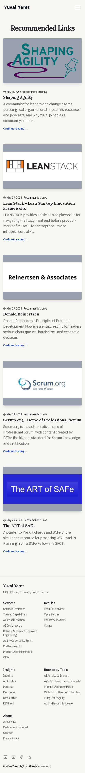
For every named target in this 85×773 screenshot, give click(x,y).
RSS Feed (8, 703)
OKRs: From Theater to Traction (62, 692)
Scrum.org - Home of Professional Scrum (42, 419)
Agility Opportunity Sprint (18, 640)
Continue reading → (15, 128)
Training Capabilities (15, 614)
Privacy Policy (31, 592)
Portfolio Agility (12, 646)
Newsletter (10, 698)
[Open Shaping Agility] (42, 86)
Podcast (8, 687)
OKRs (6, 657)
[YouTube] (13, 757)
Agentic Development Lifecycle (62, 681)
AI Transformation (14, 620)
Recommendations (55, 620)
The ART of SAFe (19, 525)
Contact (8, 733)
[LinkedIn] (5, 757)
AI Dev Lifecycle (12, 625)
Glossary (15, 592)
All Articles (9, 681)
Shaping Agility (18, 97)
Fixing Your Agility (54, 698)
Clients (48, 625)
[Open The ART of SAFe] (42, 512)
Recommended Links (35, 92)
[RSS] (29, 757)
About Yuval (10, 722)
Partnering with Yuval (15, 727)
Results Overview (54, 609)
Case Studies (51, 614)
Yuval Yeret (13, 585)
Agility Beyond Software (58, 703)
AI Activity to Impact (56, 675)
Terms (44, 592)
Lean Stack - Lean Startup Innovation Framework (39, 206)
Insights (8, 675)
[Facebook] (21, 757)
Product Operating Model (18, 652)
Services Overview (14, 609)
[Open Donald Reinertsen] (42, 303)
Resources (9, 692)
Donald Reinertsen (21, 314)
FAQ (5, 592)
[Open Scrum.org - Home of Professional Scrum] (42, 409)
